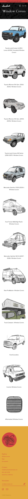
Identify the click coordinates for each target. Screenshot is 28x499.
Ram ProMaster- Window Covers (14, 290)
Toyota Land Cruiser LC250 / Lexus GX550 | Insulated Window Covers (14, 50)
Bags (3, 459)
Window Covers (6, 456)
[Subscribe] (24, 484)
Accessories (5, 461)
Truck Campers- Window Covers (14, 322)
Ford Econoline (14, 355)
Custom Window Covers (14, 387)
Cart (24, 5)
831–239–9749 (6, 472)
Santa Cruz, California (7, 474)
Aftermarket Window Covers (14, 419)
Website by (8, 495)
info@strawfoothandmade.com (9, 469)
